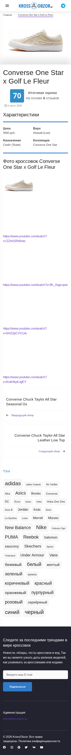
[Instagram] (12, 747)
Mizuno (53, 518)
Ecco (17, 501)
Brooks (36, 493)
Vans (53, 555)
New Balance (18, 527)
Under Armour (32, 555)
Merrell (38, 518)
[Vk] (33, 747)
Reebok (31, 537)
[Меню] (7, 5)
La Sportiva (11, 518)
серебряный (37, 602)
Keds (37, 509)
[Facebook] (4, 747)
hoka (39, 501)
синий (12, 612)
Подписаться (18, 686)
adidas (13, 483)
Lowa (25, 518)
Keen (48, 510)
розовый (14, 602)
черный (34, 612)
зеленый (13, 573)
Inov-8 (8, 509)
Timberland (10, 556)
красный (43, 583)
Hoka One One (56, 501)
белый (34, 564)
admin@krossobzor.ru (15, 718)
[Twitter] (26, 747)
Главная (7, 15)
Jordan (23, 509)
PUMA (11, 537)
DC (7, 501)
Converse (52, 493)
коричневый (17, 583)
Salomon (50, 537)
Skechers (32, 546)
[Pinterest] (19, 747)
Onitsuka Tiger (59, 528)
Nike (41, 527)
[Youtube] (41, 747)
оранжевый (15, 592)
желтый (53, 565)
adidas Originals (33, 484)
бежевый (13, 564)
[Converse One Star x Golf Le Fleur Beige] (18, 185)
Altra (7, 493)
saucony (12, 546)
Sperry (50, 546)
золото (32, 574)
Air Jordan (51, 484)
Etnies (28, 502)
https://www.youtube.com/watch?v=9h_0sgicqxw (35, 284)
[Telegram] (63, 5)
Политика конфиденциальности (39, 741)
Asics (20, 493)
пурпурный (42, 592)
